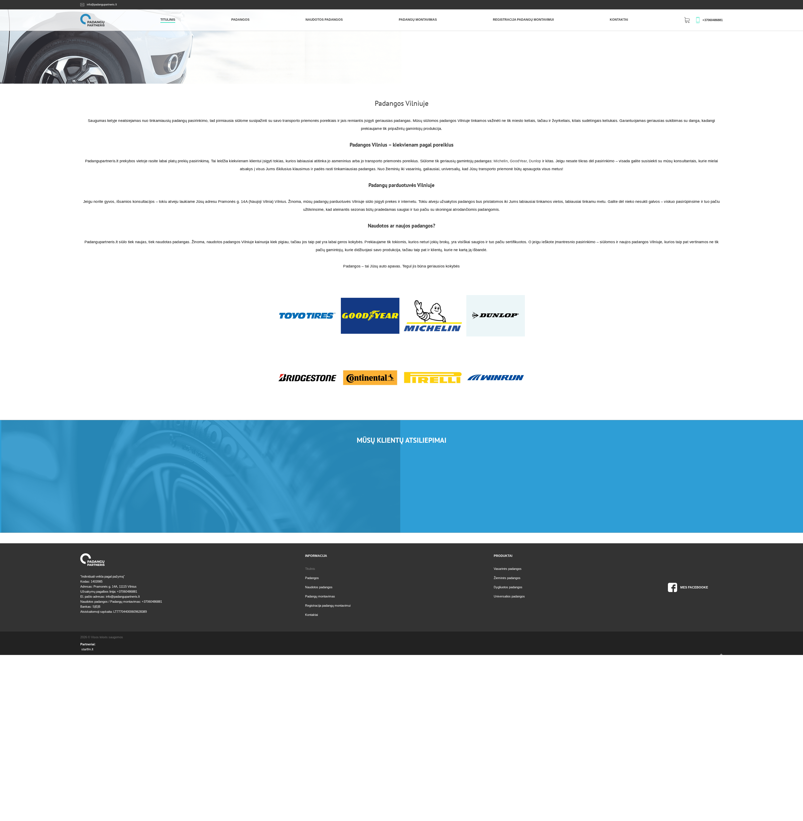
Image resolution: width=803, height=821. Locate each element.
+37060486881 (712, 20)
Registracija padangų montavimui (523, 19)
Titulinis (167, 19)
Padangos (240, 19)
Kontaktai (619, 19)
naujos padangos (414, 225)
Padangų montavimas (418, 19)
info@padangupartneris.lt (102, 4)
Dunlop (535, 161)
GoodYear (518, 161)
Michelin (501, 161)
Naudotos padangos (324, 19)
